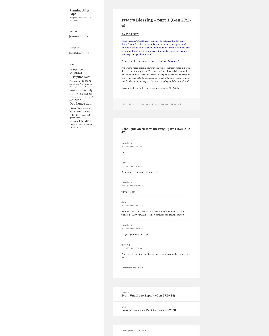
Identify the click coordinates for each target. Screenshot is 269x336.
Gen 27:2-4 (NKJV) (130, 34)
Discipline (76, 77)
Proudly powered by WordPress (134, 330)
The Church (73, 121)
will (179, 104)
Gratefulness (88, 84)
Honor (78, 90)
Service (83, 115)
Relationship (86, 108)
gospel (77, 84)
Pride (80, 108)
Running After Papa (79, 12)
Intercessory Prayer (81, 97)
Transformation (85, 124)
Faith (87, 77)
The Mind (85, 121)
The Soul (73, 124)
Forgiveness (74, 81)
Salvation (85, 111)
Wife (74, 127)
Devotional (75, 72)
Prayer (73, 108)
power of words (171, 104)
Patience (88, 104)
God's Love (72, 84)
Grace (82, 84)
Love (72, 99)
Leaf (93, 97)
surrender (83, 118)
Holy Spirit (72, 90)
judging (90, 97)
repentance (74, 111)
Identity (72, 94)
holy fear (92, 87)
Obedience (77, 103)
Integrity (72, 97)
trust (71, 127)
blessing (72, 69)
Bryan (141, 104)
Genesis (150, 104)
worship (80, 127)
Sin (88, 114)
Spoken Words (74, 118)
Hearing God (74, 87)
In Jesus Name (84, 93)
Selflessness (74, 115)
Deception (80, 69)
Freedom (86, 80)
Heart (81, 87)
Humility (86, 90)
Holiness (86, 87)
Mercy (78, 99)
